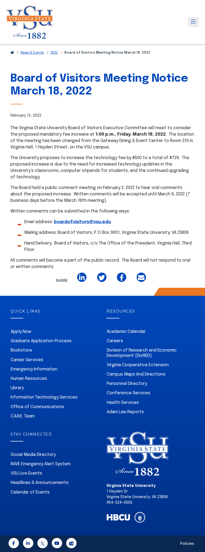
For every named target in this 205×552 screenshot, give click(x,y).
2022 (54, 52)
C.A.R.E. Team (23, 416)
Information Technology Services (44, 397)
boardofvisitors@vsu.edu (82, 222)
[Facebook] (13, 544)
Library (17, 388)
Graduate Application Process (41, 341)
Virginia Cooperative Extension (138, 365)
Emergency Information (34, 369)
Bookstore (21, 350)
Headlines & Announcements (40, 482)
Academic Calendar (126, 331)
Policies (187, 544)
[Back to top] (196, 532)
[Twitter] (42, 544)
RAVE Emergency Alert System (40, 464)
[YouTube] (57, 544)
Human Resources (29, 378)
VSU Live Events (26, 473)
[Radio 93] (71, 544)
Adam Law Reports (125, 412)
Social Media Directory (33, 454)
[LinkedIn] (28, 544)
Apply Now (21, 331)
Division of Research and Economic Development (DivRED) (142, 353)
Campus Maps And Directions (136, 374)
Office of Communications (37, 407)
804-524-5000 (119, 502)
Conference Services (128, 393)
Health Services (123, 402)
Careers (115, 341)
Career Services (27, 360)
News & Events (32, 52)
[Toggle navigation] (193, 22)
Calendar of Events (30, 492)
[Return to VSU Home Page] (12, 52)
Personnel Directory (127, 383)
